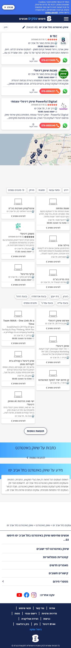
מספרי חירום (60, 581)
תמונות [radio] (41, 190)
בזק (36, 624)
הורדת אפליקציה (29, 618)
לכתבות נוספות (37, 458)
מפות (17, 613)
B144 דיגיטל (49, 624)
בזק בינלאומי (22, 624)
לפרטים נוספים (51, 12)
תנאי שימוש (25, 608)
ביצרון (65, 296)
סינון (5, 27)
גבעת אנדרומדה (38, 296)
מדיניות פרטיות (49, 613)
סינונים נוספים (14, 190)
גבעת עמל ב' (47, 303)
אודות (52, 608)
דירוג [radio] (66, 190)
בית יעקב (55, 296)
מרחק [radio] (31, 190)
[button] (55, 43)
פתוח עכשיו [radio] (54, 190)
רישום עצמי (31, 613)
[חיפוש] (23, 27)
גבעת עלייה (62, 303)
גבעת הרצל (21, 296)
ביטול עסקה (36, 629)
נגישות (46, 618)
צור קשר (40, 608)
